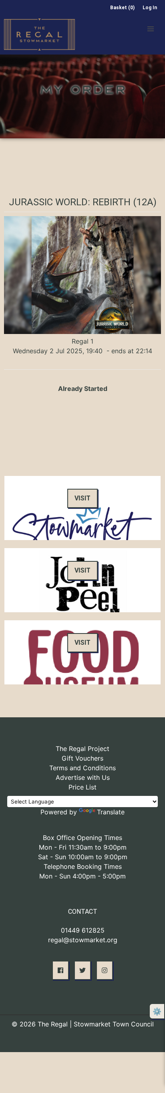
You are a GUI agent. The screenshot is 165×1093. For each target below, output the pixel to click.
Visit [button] (82, 498)
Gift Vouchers (82, 758)
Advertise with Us (83, 777)
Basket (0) (122, 7)
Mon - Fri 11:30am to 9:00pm (83, 847)
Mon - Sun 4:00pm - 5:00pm (82, 876)
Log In (150, 7)
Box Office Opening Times (82, 838)
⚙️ (157, 1011)
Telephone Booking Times (83, 866)
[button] (150, 28)
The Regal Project (82, 749)
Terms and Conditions (82, 768)
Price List (82, 787)
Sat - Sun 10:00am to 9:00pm (82, 857)
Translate (111, 812)
